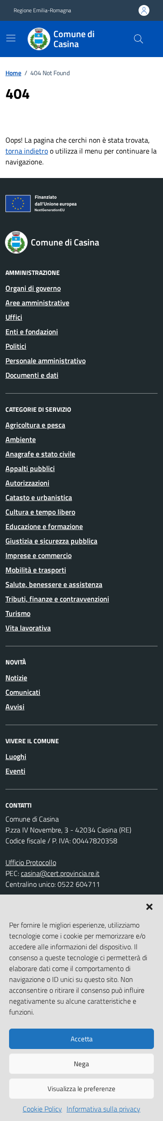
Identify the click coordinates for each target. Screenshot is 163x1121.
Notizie (16, 677)
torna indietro (26, 150)
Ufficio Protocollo (30, 862)
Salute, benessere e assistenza (53, 584)
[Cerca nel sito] (138, 39)
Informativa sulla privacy (103, 1108)
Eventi (15, 770)
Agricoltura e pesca (35, 424)
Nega (81, 1063)
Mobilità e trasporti (35, 569)
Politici (15, 346)
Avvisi (14, 706)
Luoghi (15, 756)
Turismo (17, 613)
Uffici (13, 317)
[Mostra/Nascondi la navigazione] (10, 38)
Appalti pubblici (30, 468)
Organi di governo (33, 288)
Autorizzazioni (27, 482)
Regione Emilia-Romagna (42, 10)
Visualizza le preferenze (81, 1088)
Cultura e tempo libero (40, 511)
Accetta (82, 1039)
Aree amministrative (37, 302)
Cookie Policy (42, 1108)
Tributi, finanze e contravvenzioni (57, 598)
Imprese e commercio (38, 555)
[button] (149, 905)
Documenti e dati (31, 375)
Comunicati (22, 692)
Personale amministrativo (45, 360)
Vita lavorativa (28, 627)
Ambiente (20, 439)
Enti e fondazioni (31, 331)
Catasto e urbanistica (38, 497)
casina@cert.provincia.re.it (60, 873)
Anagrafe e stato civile (40, 453)
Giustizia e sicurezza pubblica (51, 540)
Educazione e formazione (44, 526)
